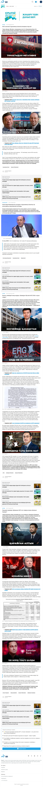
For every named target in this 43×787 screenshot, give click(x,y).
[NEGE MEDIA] (4, 1)
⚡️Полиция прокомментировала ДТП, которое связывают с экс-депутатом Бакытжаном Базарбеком (21, 732)
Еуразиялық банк (6, 167)
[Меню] (41, 2)
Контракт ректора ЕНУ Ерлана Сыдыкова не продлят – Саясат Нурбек (20, 735)
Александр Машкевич (7, 258)
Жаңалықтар (4, 202)
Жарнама (3, 771)
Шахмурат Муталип (9, 472)
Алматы (35, 6)
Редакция (3, 767)
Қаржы (3, 24)
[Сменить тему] (36, 2)
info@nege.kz (3, 778)
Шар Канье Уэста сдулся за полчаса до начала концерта (17, 746)
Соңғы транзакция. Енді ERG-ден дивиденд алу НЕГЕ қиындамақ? (25, 423)
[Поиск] (32, 2)
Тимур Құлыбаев (14, 692)
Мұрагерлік (23, 258)
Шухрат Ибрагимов (14, 167)
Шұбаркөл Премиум (31, 692)
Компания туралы (4, 769)
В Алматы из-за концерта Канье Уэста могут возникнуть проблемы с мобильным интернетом (19, 743)
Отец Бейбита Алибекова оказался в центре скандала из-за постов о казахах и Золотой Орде (22, 739)
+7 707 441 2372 (4, 780)
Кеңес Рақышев (6, 692)
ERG (3, 472)
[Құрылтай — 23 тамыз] (3, 6)
